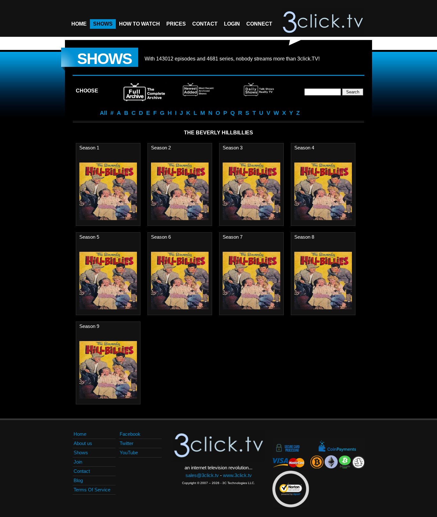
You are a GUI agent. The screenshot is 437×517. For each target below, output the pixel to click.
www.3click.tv (237, 475)
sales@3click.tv (202, 475)
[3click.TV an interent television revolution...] (322, 22)
